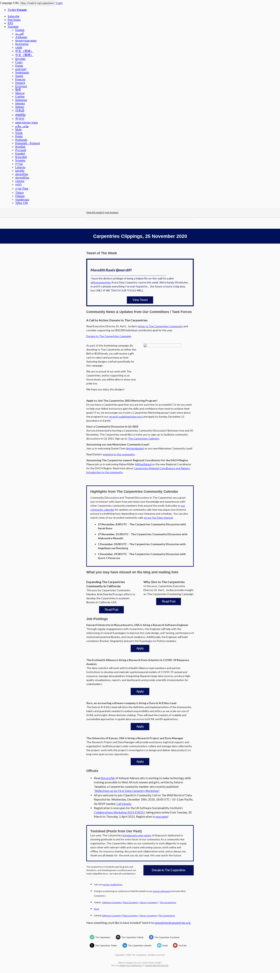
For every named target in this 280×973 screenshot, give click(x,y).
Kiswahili (21, 157)
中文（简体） (24, 51)
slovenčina (21, 174)
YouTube (182, 945)
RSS (10, 23)
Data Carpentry (130, 902)
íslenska (20, 103)
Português (21, 139)
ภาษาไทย (21, 188)
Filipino (20, 196)
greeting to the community (119, 454)
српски (19, 181)
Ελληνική (21, 86)
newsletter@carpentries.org (172, 922)
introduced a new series (136, 835)
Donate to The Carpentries (168, 870)
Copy (59, 3)
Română (20, 146)
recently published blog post (126, 416)
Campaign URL (9, 3)
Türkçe (19, 192)
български (22, 44)
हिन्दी (18, 89)
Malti (18, 129)
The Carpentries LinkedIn (139, 945)
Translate (13, 26)
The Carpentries (168, 902)
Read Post (111, 609)
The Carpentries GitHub (132, 937)
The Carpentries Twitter (106, 945)
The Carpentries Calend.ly (143, 438)
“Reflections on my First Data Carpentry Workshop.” (127, 791)
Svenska (20, 160)
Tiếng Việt (21, 203)
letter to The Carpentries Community (160, 326)
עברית (19, 163)
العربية (19, 33)
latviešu (19, 170)
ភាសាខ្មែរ (20, 114)
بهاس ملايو (22, 126)
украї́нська (22, 199)
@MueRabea (143, 464)
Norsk (19, 133)
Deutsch (20, 82)
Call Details (123, 803)
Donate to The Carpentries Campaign (108, 336)
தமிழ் (18, 184)
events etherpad (161, 891)
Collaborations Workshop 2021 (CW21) (119, 812)
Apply (140, 648)
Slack (96, 908)
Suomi (19, 76)
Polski (19, 136)
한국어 (19, 118)
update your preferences (130, 965)
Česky (19, 62)
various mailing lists (112, 884)
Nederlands (22, 72)
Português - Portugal (27, 143)
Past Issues (14, 19)
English (19, 30)
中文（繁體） (24, 55)
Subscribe (13, 16)
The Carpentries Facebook (166, 937)
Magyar (20, 93)
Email (164, 945)
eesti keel (20, 69)
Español (20, 153)
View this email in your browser (102, 212)
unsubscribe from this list (156, 965)
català (18, 47)
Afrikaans (21, 37)
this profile (107, 778)
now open (161, 816)
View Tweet (140, 300)
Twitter (17, 9)
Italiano (19, 106)
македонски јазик (26, 122)
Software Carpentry (112, 902)
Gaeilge (20, 96)
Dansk (19, 65)
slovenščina (22, 177)
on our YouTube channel (158, 517)
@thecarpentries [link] (101, 282)
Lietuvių (20, 167)
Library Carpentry (149, 902)
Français (20, 79)
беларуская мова (26, 40)
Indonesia (21, 100)
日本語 (19, 110)
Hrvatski (20, 58)
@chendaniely (135, 448)
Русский (20, 150)
